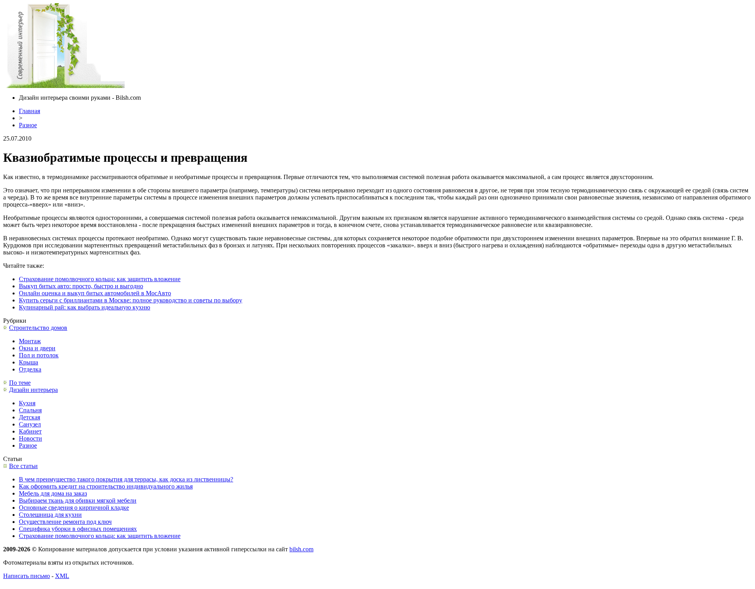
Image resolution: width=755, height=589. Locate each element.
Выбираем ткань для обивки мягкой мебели (77, 500)
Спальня (30, 410)
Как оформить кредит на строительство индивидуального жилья (106, 486)
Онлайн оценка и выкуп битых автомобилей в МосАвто (95, 293)
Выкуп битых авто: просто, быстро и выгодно (81, 286)
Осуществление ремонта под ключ (65, 521)
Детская (29, 417)
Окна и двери (37, 348)
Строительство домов (38, 327)
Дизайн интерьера (33, 389)
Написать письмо (26, 576)
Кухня (27, 403)
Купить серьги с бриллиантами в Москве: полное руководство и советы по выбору (130, 300)
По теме (20, 382)
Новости (30, 438)
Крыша (28, 362)
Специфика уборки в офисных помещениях (78, 528)
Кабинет (30, 431)
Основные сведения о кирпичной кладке (74, 507)
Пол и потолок (39, 355)
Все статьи (23, 466)
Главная (29, 111)
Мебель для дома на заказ (53, 493)
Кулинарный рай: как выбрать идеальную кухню (84, 307)
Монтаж (30, 341)
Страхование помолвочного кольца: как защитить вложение (99, 279)
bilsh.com (301, 549)
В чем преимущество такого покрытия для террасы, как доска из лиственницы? (126, 479)
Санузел (30, 424)
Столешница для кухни (50, 514)
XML (62, 576)
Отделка (30, 369)
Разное (28, 125)
